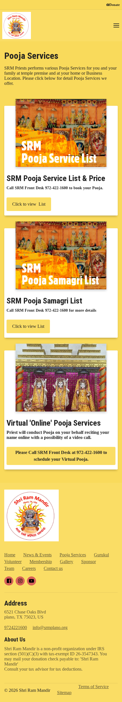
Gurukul (101, 554)
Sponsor (88, 561)
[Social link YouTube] (31, 580)
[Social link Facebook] (8, 580)
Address (15, 603)
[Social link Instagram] (20, 580)
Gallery (66, 561)
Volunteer (13, 561)
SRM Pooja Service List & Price (56, 178)
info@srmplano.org (50, 627)
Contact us (53, 568)
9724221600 (15, 627)
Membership (41, 561)
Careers (29, 568)
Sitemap (64, 692)
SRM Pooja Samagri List (44, 300)
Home (9, 554)
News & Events (37, 554)
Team (9, 568)
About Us (15, 639)
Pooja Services (31, 55)
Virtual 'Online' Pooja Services (54, 423)
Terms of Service (93, 686)
